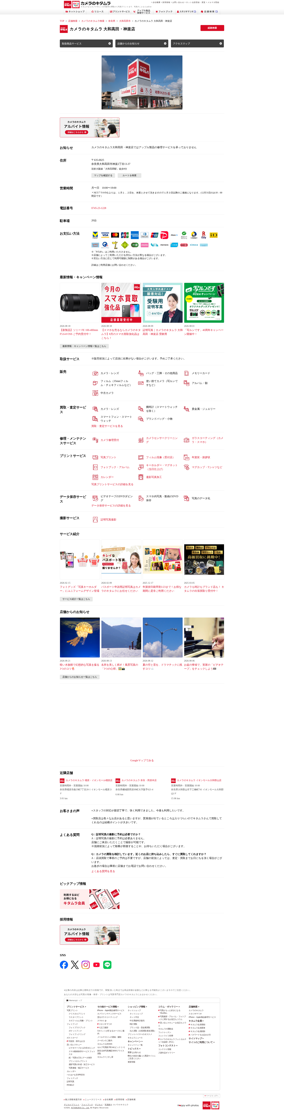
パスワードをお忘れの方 (200, 1035)
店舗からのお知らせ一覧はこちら (79, 677)
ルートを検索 (129, 175)
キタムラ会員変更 (197, 1028)
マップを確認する (103, 175)
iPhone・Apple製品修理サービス (110, 1010)
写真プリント (72, 1010)
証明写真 (70, 1081)
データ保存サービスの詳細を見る (111, 505)
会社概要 (156, 2)
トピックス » (134, 1048)
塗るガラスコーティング (107, 1017)
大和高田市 (125, 21)
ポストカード (72, 1038)
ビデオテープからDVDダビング (82, 1048)
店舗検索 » (194, 1006)
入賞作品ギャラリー (166, 1053)
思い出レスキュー (74, 1045)
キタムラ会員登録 (197, 1024)
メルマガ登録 (213, 2)
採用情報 (166, 2)
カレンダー (71, 1071)
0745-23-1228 (98, 208)
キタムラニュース (135, 1038)
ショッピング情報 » (137, 1006)
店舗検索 (72, 21)
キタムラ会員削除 (197, 1031)
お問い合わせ (178, 2)
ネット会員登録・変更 (195, 2)
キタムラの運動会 (165, 1029)
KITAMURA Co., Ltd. (80, 1108)
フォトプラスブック (77, 1027)
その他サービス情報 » (108, 1006)
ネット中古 (134, 1017)
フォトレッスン (164, 1032)
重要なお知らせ (134, 1052)
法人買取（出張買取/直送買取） (143, 1031)
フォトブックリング (77, 1034)
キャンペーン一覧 (135, 1045)
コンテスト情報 (164, 1049)
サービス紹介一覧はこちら (76, 599)
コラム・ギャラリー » (169, 1006)
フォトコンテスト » (168, 1045)
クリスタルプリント (77, 1014)
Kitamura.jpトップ (75, 1000)
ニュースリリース (93, 1099)
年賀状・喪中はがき (76, 1041)
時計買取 (133, 1024)
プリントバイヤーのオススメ (140, 1034)
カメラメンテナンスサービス (109, 1014)
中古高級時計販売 (137, 1020)
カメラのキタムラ (196, 1010)
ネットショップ (134, 1010)
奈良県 (111, 21)
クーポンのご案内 (104, 1040)
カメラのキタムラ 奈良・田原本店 (139, 780)
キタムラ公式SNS (104, 1044)
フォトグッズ (72, 1078)
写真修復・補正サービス (79, 1068)
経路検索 (212, 28)
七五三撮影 (103, 1027)
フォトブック (72, 1024)
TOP (62, 21)
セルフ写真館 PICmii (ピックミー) (111, 1047)
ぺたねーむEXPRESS (75, 1075)
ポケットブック (75, 1031)
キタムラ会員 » (196, 1020)
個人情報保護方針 (73, 1099)
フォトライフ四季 (165, 1036)
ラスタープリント (76, 1017)
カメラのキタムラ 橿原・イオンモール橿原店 (89, 780)
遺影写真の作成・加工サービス (82, 1064)
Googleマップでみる (142, 760)
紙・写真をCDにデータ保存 (80, 1058)
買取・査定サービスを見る (107, 426)
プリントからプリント (78, 1061)
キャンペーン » (135, 1041)
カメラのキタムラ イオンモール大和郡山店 (199, 780)
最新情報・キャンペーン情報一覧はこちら (84, 346)
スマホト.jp (101, 1020)
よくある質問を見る (103, 871)
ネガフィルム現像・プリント (81, 1020)
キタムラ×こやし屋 (105, 1057)
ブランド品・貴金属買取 (140, 1027)
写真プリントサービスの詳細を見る (112, 484)
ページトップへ (212, 1096)
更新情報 (131, 1062)
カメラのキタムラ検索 (92, 21)
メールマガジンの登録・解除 (109, 1037)
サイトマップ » (196, 1038)
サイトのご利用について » (201, 1042)
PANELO (70, 1085)
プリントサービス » (76, 1006)
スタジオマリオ (105, 1024)
